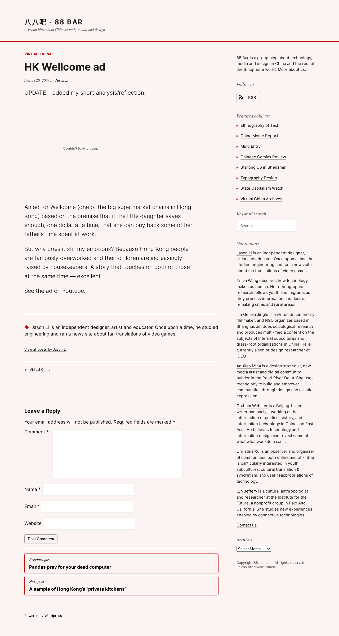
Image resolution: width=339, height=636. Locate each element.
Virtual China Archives (261, 198)
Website (33, 523)
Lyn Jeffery (247, 491)
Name (32, 489)
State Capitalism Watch (261, 188)
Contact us (247, 525)
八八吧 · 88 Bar (53, 22)
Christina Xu (248, 451)
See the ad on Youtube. (55, 290)
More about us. (292, 69)
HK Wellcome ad (64, 67)
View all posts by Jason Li (45, 349)
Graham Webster (252, 405)
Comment (36, 431)
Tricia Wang (247, 280)
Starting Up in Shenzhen (263, 167)
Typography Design (258, 177)
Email (31, 506)
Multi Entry (250, 146)
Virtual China (38, 54)
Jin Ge (242, 314)
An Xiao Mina (249, 365)
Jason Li (61, 80)
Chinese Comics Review (263, 156)
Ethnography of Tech (259, 125)
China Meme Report (259, 135)
